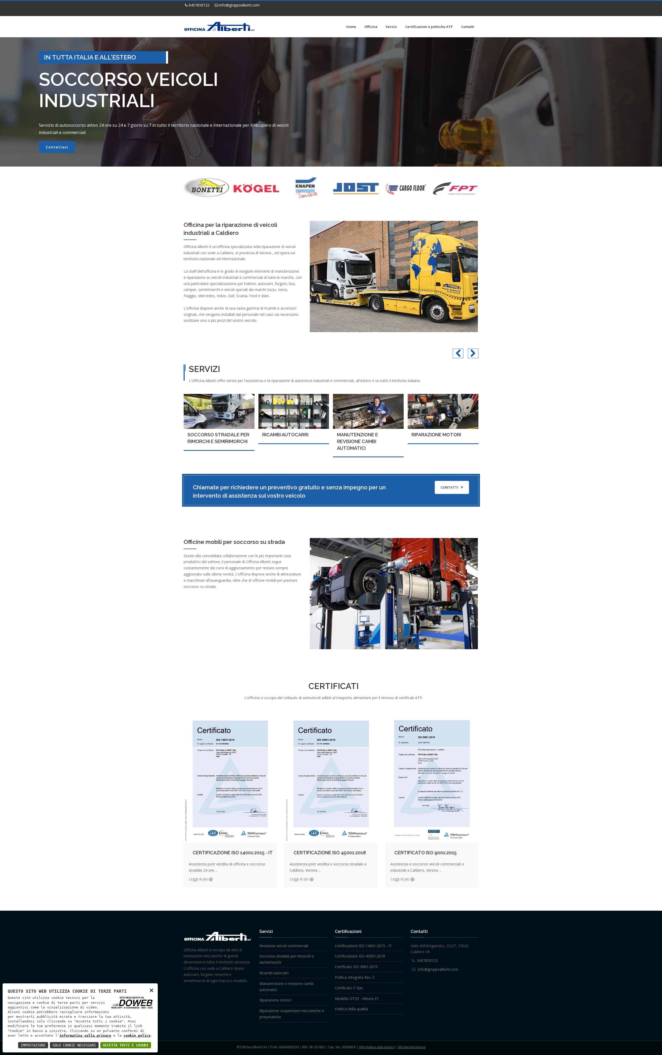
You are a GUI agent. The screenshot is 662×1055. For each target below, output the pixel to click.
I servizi (54, 147)
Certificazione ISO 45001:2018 (330, 852)
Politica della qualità (351, 1008)
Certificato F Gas (349, 987)
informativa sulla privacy (85, 1035)
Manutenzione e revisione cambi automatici (282, 441)
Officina (370, 26)
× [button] (151, 989)
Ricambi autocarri (210, 434)
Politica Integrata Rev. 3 (354, 977)
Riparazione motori (362, 434)
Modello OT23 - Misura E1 (357, 998)
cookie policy (137, 1035)
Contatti (467, 26)
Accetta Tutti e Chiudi (125, 1045)
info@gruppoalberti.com (239, 5)
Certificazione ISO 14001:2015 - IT (233, 852)
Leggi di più (198, 879)
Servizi (391, 26)
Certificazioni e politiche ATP (429, 26)
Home (351, 26)
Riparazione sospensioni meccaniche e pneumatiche (442, 441)
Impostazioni (33, 1045)
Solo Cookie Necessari (74, 1045)
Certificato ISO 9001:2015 (425, 852)
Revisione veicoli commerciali (283, 945)
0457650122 (198, 5)
